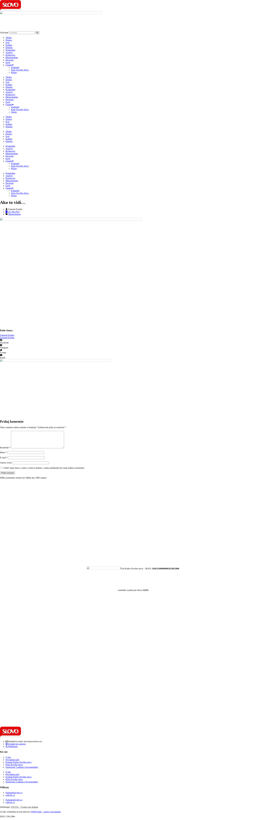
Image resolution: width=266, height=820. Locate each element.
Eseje (8, 62)
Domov (9, 40)
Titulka (9, 37)
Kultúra (9, 45)
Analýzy (9, 52)
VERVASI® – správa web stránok (45, 812)
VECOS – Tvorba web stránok (24, 807)
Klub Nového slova (14, 765)
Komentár (5, 447)
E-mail (3, 457)
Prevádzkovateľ (12, 760)
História (9, 47)
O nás (8, 757)
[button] (133, 341)
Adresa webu (6, 462)
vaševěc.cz (10, 795)
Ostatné (9, 65)
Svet (7, 42)
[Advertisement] (83, 522)
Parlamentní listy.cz (14, 792)
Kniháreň (15, 67)
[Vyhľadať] (37, 32)
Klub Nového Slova (20, 70)
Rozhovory (10, 55)
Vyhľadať (4, 32)
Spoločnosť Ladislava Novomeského (22, 767)
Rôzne (14, 72)
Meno (3, 452)
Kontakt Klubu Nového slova (18, 762)
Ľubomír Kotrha (7, 335)
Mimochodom (12, 57)
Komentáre (10, 50)
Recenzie (10, 60)
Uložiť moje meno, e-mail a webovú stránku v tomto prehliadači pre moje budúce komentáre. (44, 468)
